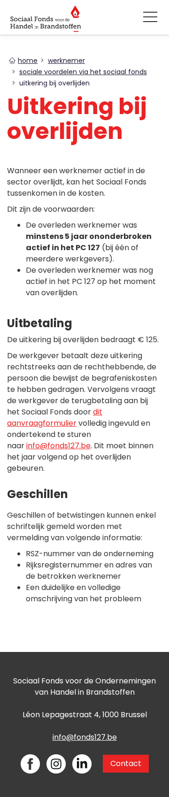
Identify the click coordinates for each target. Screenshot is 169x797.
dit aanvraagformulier (54, 417)
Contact (125, 763)
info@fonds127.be (58, 445)
